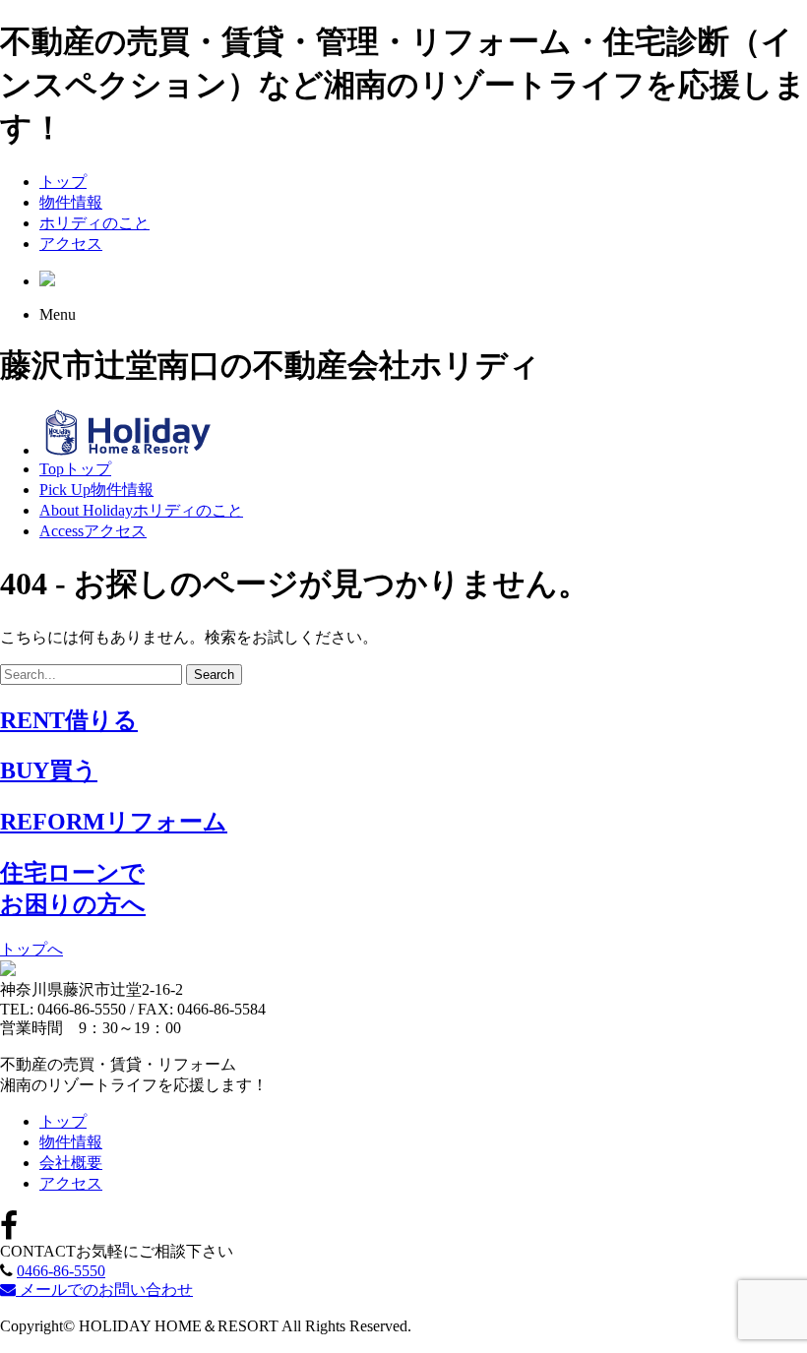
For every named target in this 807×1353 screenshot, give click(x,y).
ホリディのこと (94, 223)
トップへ (31, 949)
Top (75, 469)
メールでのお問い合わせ (104, 1289)
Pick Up (96, 489)
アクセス (70, 243)
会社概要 (70, 1162)
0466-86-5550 (61, 1270)
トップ (63, 181)
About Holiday (141, 510)
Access (93, 531)
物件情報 (70, 202)
